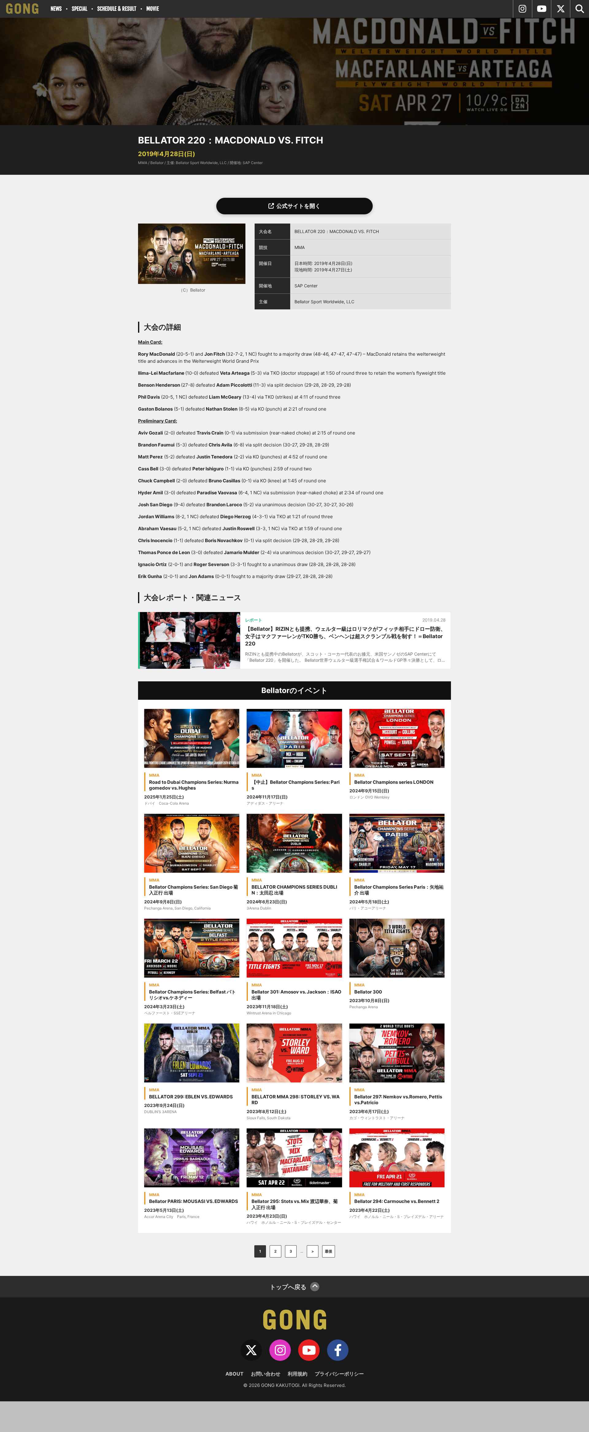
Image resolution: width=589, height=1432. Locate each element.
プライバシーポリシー (339, 1374)
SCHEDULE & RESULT (116, 9)
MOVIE (152, 9)
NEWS (56, 9)
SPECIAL (79, 9)
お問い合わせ (265, 1374)
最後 (328, 1251)
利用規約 (297, 1374)
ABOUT (234, 1374)
